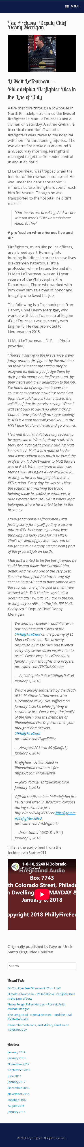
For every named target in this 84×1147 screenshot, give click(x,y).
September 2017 (19, 1070)
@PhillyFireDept (27, 634)
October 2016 (17, 1100)
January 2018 (16, 1058)
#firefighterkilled (28, 818)
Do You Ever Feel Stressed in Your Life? (34, 988)
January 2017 (16, 1082)
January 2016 (16, 1112)
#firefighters (65, 812)
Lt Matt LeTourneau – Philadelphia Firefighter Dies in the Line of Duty (42, 89)
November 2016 (18, 1094)
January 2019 (16, 1052)
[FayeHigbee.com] (7, 7)
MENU (75, 6)
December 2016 (18, 1088)
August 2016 (16, 1106)
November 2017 (18, 1064)
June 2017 (14, 1076)
